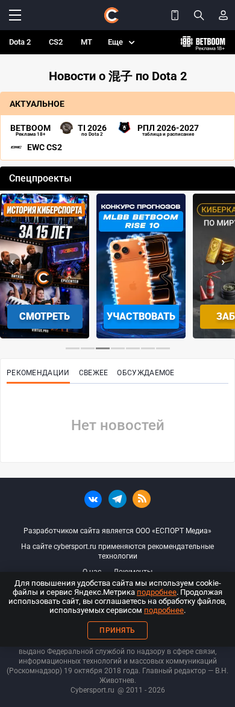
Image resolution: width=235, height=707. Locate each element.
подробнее (157, 592)
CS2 (56, 41)
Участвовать (141, 316)
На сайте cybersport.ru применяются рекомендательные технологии (117, 551)
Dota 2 (20, 41)
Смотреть (44, 316)
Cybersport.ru (92, 690)
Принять (117, 630)
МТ (86, 41)
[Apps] (175, 15)
